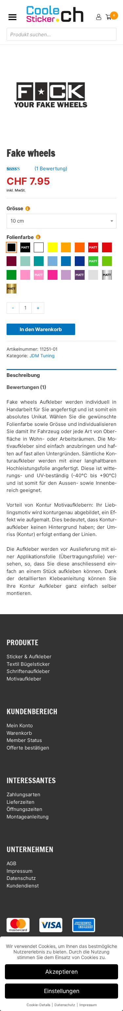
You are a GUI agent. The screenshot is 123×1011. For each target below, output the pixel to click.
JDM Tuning (42, 355)
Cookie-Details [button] (39, 1005)
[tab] (61, 375)
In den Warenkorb (41, 329)
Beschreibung (23, 375)
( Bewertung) (50, 168)
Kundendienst (23, 886)
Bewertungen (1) (26, 387)
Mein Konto (20, 725)
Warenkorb (19, 733)
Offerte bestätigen (28, 748)
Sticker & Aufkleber (29, 656)
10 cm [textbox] (17, 221)
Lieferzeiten (20, 802)
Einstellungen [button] (61, 990)
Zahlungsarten (23, 794)
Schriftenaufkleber (28, 671)
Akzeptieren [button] (61, 971)
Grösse (15, 208)
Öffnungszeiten (24, 809)
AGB (11, 863)
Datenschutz (21, 878)
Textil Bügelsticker (28, 664)
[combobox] (61, 221)
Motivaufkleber (24, 679)
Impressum (19, 871)
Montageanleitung (28, 817)
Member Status (24, 740)
